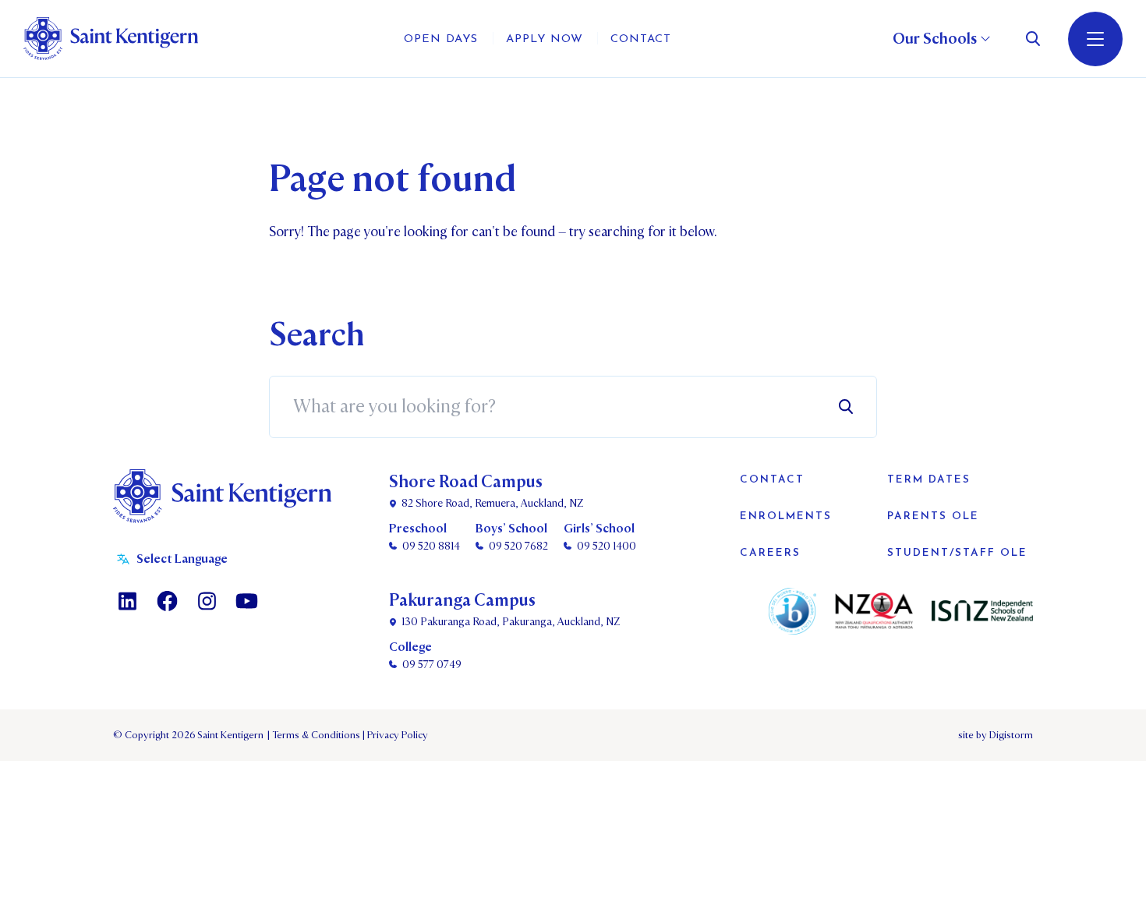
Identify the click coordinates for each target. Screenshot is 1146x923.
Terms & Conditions (315, 735)
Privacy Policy (395, 735)
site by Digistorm (995, 735)
